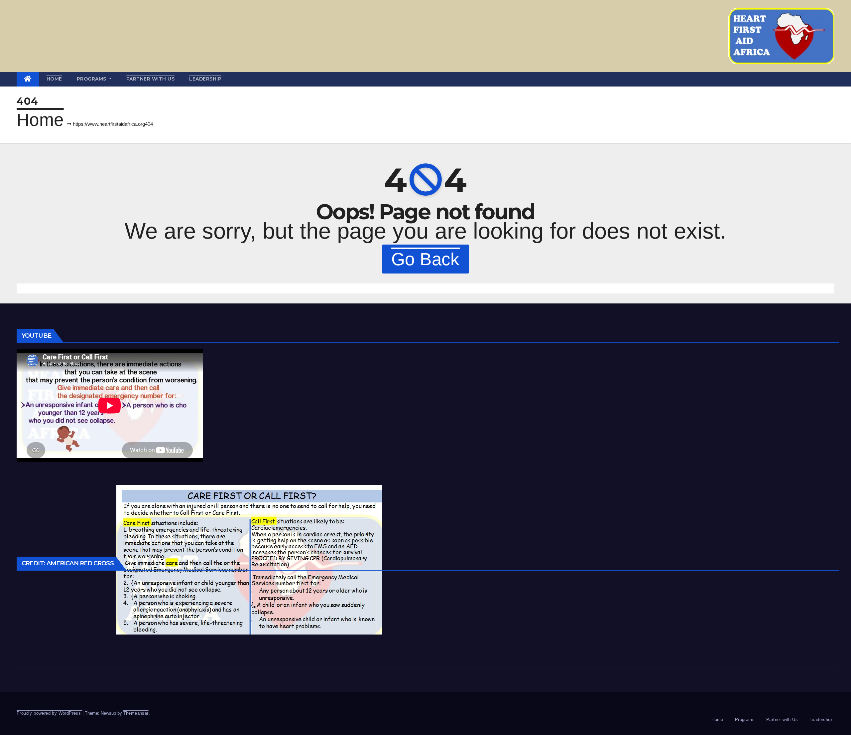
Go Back (425, 259)
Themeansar (136, 713)
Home (54, 79)
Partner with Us (150, 79)
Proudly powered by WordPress (49, 713)
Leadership (205, 79)
